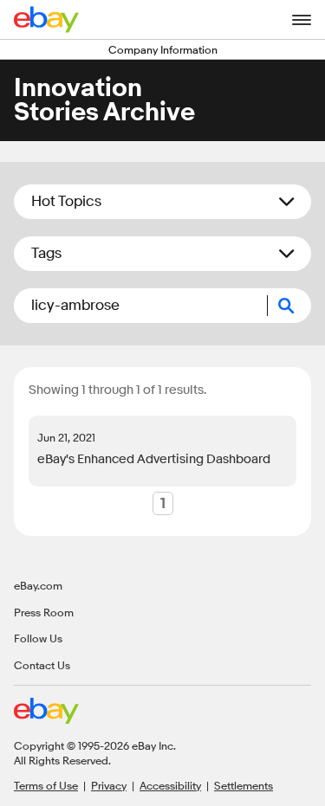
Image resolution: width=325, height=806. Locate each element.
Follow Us (38, 638)
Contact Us (42, 665)
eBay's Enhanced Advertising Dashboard (153, 459)
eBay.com (38, 585)
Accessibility (170, 785)
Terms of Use (46, 785)
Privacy (109, 785)
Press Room (44, 612)
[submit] (289, 305)
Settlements (243, 785)
